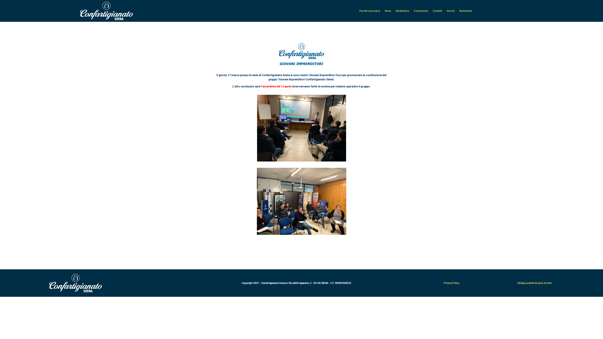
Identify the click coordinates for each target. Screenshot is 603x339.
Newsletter (465, 10)
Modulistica (402, 10)
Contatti (437, 10)
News (388, 10)
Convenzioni (421, 10)
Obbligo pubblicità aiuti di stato (534, 283)
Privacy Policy (451, 283)
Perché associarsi (369, 10)
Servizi (451, 10)
